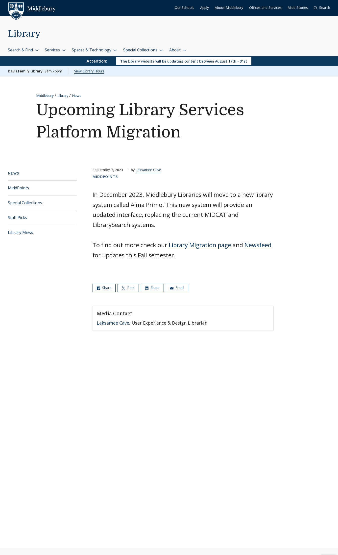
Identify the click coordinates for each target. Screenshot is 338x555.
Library (24, 34)
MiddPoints (18, 188)
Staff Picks (17, 217)
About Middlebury (229, 7)
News (76, 95)
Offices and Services (265, 7)
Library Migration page (200, 245)
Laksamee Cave (148, 169)
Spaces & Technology (92, 50)
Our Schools (184, 7)
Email (179, 287)
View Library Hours (89, 71)
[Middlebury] (32, 8)
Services (53, 50)
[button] (322, 8)
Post (130, 287)
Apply (204, 7)
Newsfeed (257, 245)
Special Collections (140, 50)
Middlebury (45, 95)
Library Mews (20, 232)
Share (106, 287)
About (175, 50)
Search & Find (21, 50)
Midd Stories (298, 7)
